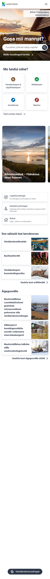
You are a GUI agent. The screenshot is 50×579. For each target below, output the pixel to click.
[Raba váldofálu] (46, 4)
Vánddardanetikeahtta (15, 241)
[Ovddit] (3, 154)
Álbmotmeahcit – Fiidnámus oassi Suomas (21, 176)
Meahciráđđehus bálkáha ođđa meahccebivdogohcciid (16, 348)
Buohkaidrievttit (12, 256)
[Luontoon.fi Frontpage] (10, 4)
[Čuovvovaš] (46, 154)
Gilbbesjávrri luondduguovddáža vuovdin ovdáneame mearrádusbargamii (14, 330)
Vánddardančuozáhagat (27, 571)
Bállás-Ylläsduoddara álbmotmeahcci (39, 14)
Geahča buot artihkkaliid (33, 282)
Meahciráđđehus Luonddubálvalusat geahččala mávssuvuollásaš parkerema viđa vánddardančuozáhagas (16, 308)
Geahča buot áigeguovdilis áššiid (28, 358)
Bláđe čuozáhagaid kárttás (16, 54)
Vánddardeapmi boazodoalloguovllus (14, 271)
